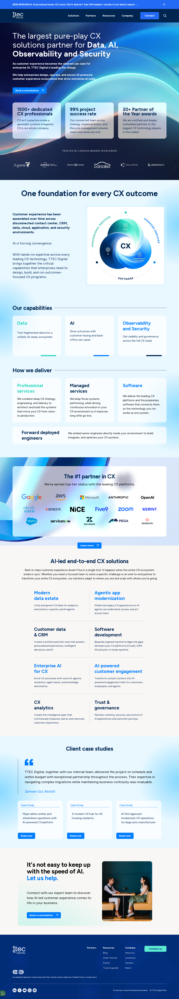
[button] (73, 15)
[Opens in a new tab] (15, 990)
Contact (150, 15)
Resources (109, 15)
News (128, 968)
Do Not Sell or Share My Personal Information (130, 990)
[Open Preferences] (3, 993)
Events (106, 963)
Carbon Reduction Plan (41, 977)
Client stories (110, 957)
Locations (130, 957)
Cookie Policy (91, 977)
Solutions (73, 15)
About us (130, 952)
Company (127, 15)
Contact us (155, 948)
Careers (129, 963)
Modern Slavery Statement (61, 977)
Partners (91, 947)
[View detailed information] (18, 15)
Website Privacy (79, 977)
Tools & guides (110, 968)
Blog (105, 952)
